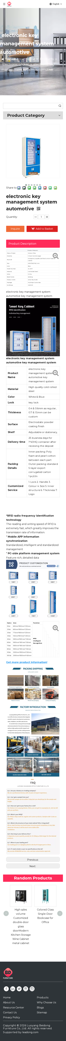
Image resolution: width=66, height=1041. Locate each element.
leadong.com (30, 1032)
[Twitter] (19, 988)
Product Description (22, 243)
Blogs (40, 1007)
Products (42, 997)
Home (7, 997)
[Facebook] (6, 988)
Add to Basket (44, 228)
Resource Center (13, 1007)
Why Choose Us (46, 1002)
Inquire (15, 228)
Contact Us (10, 1012)
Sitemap (42, 1012)
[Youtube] (25, 988)
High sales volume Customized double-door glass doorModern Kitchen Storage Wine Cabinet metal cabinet (21, 926)
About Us (9, 1002)
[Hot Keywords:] (60, 106)
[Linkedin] (12, 988)
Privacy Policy (11, 1017)
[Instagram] (32, 988)
